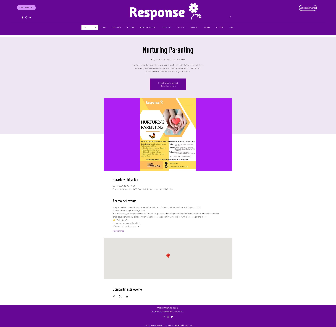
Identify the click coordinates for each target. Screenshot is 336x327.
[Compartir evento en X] (120, 296)
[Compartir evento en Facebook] (114, 296)
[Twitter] (30, 17)
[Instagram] (26, 17)
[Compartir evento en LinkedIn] (127, 296)
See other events (168, 86)
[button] (230, 16)
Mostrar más (118, 230)
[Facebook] (22, 17)
